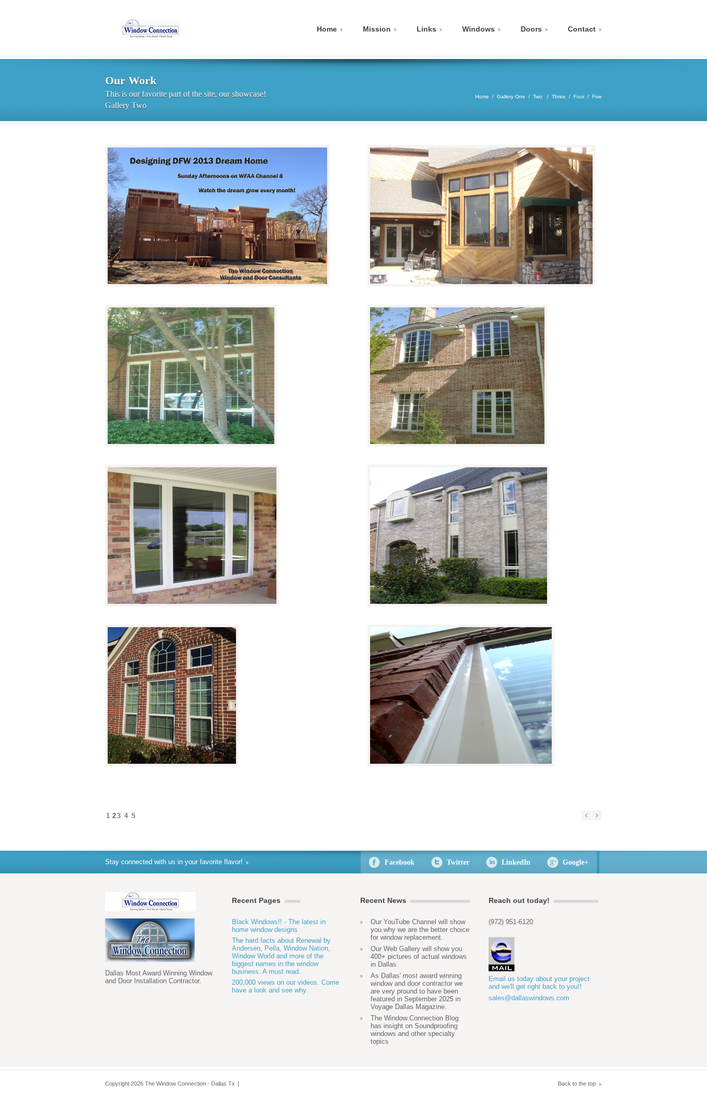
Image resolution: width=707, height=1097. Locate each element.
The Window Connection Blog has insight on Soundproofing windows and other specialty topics (415, 1029)
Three (559, 96)
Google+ (575, 862)
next (597, 815)
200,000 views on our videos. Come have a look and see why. (285, 986)
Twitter (458, 862)
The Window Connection (150, 28)
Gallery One (511, 96)
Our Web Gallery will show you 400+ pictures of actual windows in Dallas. (419, 956)
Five (597, 96)
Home (327, 29)
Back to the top (577, 1083)
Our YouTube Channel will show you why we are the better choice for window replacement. (420, 929)
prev (586, 815)
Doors (531, 29)
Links (426, 29)
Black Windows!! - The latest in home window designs (279, 925)
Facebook (400, 862)
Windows (478, 29)
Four (578, 96)
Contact (582, 29)
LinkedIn (516, 862)
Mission (377, 29)
